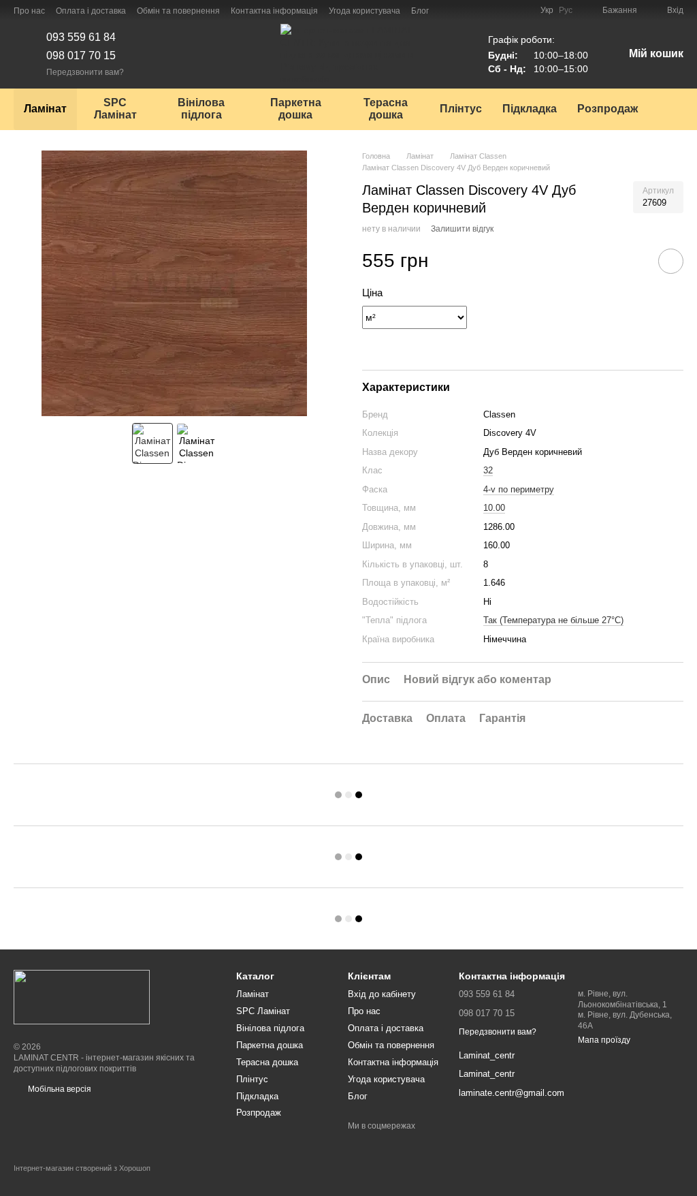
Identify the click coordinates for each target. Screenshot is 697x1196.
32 (488, 470)
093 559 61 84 (81, 37)
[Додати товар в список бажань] (670, 261)
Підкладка (529, 108)
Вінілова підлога (201, 109)
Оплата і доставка (91, 11)
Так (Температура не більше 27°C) (553, 620)
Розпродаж (607, 108)
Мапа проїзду (604, 1040)
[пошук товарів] (672, 109)
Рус (565, 10)
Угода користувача (364, 11)
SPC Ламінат (115, 109)
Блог (420, 11)
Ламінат (45, 108)
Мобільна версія (58, 1089)
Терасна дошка (385, 109)
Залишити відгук (462, 229)
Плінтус (461, 108)
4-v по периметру (518, 489)
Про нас (29, 11)
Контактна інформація (274, 11)
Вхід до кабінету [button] (382, 994)
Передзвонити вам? (85, 72)
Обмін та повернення (178, 11)
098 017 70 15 (81, 55)
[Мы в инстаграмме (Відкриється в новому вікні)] (464, 10)
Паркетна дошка (295, 109)
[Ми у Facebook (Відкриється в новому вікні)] (447, 10)
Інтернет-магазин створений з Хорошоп (82, 1168)
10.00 (494, 508)
